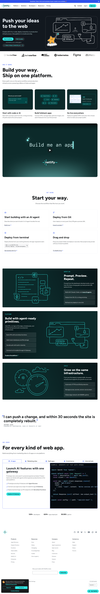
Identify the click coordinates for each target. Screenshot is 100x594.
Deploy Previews (15, 545)
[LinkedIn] (78, 532)
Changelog (34, 548)
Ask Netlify (94, 591)
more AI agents (86, 292)
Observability (14, 550)
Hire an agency (35, 556)
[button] (71, 32)
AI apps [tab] (13, 461)
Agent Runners (14, 542)
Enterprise (13, 559)
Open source (55, 548)
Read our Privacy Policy (11, 584)
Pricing (48, 5)
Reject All (8, 587)
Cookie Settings (31, 581)
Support (74, 545)
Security (13, 553)
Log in (85, 5)
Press (53, 562)
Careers (54, 559)
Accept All (21, 587)
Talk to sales (19, 39)
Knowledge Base (35, 550)
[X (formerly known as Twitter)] (85, 532)
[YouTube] (89, 532)
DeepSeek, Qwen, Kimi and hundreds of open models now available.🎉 (48, 1)
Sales (73, 542)
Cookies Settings (15, 590)
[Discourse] (92, 532)
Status (33, 545)
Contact (79, 5)
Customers (54, 553)
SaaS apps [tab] (51, 461)
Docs (32, 542)
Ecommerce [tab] (70, 461)
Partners (54, 556)
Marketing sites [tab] (32, 461)
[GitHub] (74, 532)
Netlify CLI (13, 556)
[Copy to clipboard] (27, 245)
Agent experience (56, 545)
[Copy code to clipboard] (95, 469)
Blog (53, 550)
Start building (8, 39)
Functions (13, 548)
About (53, 542)
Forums (74, 550)
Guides (33, 553)
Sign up (92, 5)
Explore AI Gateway (13, 494)
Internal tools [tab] (89, 461)
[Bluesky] (81, 532)
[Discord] (96, 532)
